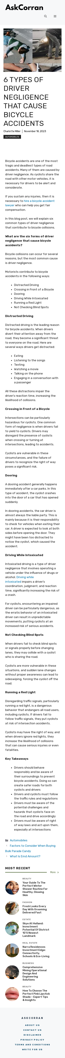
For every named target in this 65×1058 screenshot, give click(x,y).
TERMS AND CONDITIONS (32, 1044)
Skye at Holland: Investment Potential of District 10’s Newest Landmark (36, 930)
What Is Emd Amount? (25, 856)
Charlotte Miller (11, 131)
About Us (32, 1025)
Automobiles (12, 137)
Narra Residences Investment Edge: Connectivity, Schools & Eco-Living (36, 951)
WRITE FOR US (32, 1049)
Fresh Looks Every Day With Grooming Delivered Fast (35, 909)
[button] (45, 16)
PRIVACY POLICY (32, 1040)
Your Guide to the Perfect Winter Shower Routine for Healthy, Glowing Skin (35, 889)
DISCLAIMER (32, 1035)
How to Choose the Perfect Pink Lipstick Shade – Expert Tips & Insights (36, 995)
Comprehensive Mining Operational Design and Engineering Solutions (35, 973)
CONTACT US (32, 1030)
